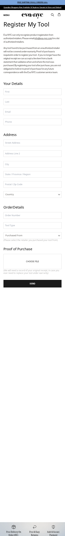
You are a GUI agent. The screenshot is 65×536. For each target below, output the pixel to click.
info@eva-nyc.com (43, 38)
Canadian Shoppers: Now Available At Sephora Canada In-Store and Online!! (32, 7)
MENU (6, 15)
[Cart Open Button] (59, 14)
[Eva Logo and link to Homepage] (32, 15)
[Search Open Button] (52, 15)
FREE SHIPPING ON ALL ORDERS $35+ (32, 2)
